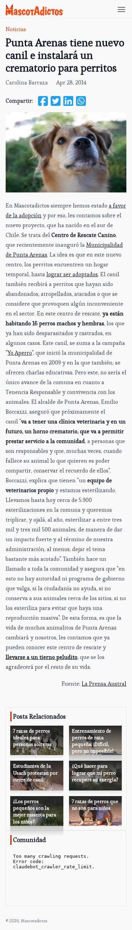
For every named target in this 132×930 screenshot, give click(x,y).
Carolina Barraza (27, 82)
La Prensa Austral (104, 683)
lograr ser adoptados (72, 274)
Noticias (16, 29)
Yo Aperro (19, 353)
